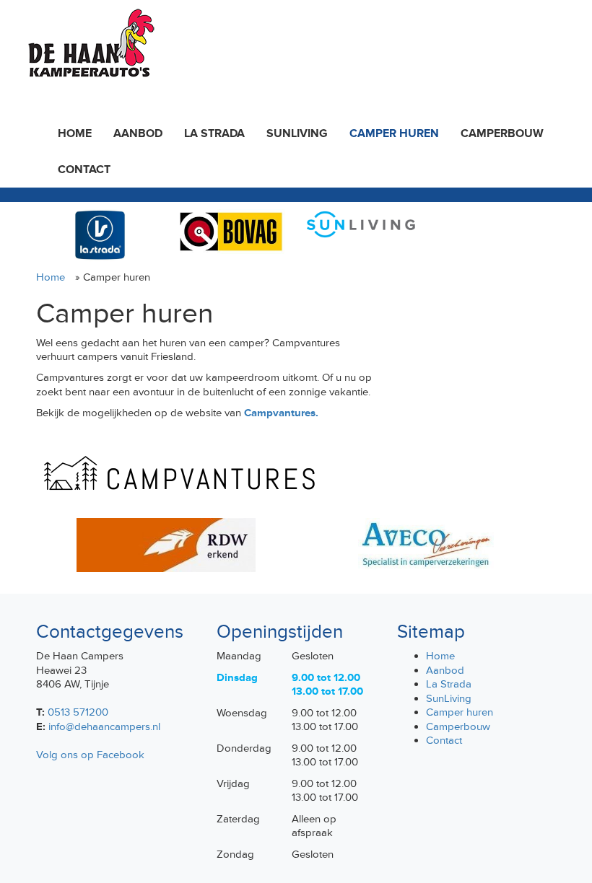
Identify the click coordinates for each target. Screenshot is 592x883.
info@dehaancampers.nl (104, 727)
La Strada (214, 133)
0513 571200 (78, 712)
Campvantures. (281, 413)
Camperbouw (502, 133)
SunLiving (297, 133)
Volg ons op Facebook (90, 755)
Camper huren (394, 133)
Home (75, 133)
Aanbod (137, 133)
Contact (84, 169)
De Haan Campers (89, 43)
